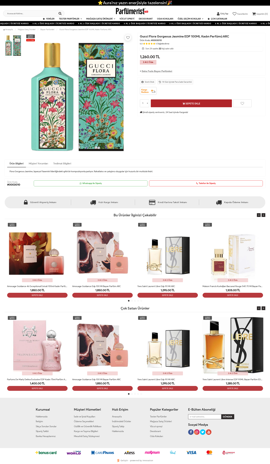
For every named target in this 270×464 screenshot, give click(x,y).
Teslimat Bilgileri (62, 163)
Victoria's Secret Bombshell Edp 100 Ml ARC (223, 286)
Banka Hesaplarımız (46, 436)
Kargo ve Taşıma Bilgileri (86, 431)
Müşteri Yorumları (38, 163)
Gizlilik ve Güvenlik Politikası (87, 426)
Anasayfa (9, 29)
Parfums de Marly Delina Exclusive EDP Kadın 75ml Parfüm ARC (37, 379)
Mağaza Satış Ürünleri (99, 18)
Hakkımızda (42, 416)
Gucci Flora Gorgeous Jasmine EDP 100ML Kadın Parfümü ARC (85, 29)
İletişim (39, 421)
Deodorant (146, 18)
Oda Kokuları (165, 18)
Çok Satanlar (218, 18)
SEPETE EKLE (192, 103)
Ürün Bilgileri (17, 163)
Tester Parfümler (69, 18)
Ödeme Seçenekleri (84, 421)
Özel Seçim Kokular (189, 18)
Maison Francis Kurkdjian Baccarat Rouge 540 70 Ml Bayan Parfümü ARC (167, 286)
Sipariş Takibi (42, 431)
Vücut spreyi (127, 18)
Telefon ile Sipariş (207, 183)
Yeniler (50, 18)
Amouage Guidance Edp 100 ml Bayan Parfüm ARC (31, 286)
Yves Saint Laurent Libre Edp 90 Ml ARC (91, 286)
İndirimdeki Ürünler (121, 421)
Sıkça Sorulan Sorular (46, 426)
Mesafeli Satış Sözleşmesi (87, 436)
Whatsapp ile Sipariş (92, 183)
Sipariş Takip (118, 426)
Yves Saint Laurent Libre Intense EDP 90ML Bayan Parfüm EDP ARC (232, 379)
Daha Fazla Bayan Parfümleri (157, 71)
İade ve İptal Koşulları (84, 416)
